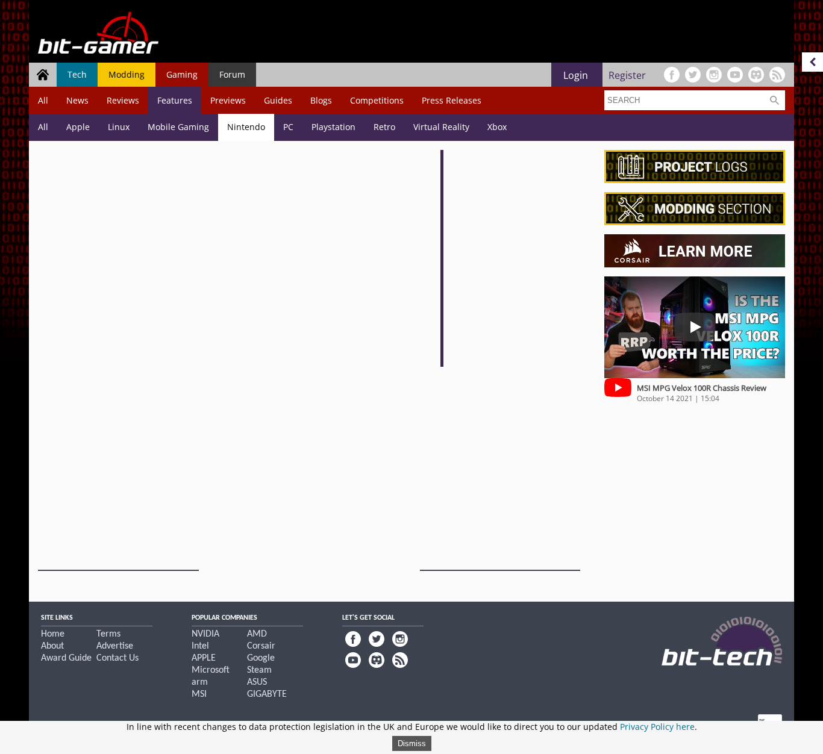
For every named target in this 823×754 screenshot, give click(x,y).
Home (52, 634)
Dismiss (412, 743)
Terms (108, 634)
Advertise (114, 646)
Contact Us (117, 658)
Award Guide (66, 658)
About (52, 646)
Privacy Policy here (657, 726)
